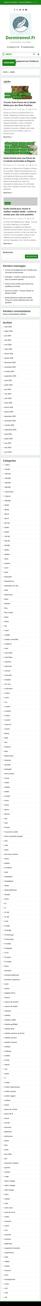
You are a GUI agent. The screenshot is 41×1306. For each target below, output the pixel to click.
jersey (6, 859)
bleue (6, 617)
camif (6, 630)
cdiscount (8, 666)
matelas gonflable (11, 1024)
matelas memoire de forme (14, 1033)
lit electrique (9, 935)
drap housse (15, 147)
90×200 (7, 545)
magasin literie (9, 993)
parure (30, 150)
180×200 (7, 487)
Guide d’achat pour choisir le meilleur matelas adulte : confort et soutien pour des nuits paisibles (19, 211)
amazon (7, 563)
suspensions (9, 1253)
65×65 (6, 532)
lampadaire (8, 877)
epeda (6, 792)
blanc (6, 599)
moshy (6, 1060)
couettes (30, 144)
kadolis (7, 863)
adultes (14, 94)
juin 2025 (7, 389)
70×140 (7, 536)
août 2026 (8, 327)
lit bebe (7, 926)
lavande (7, 895)
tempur (7, 1266)
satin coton (8, 1208)
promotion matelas (11, 1163)
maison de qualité (11, 1006)
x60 (5, 1297)
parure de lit (17, 97)
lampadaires (8, 881)
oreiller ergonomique (12, 1087)
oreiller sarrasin (10, 1091)
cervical (7, 671)
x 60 (5, 1288)
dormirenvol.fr (20, 37)
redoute (7, 1172)
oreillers (7, 1100)
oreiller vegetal (9, 1096)
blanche (7, 604)
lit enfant (7, 944)
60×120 (7, 523)
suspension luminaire (12, 1248)
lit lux (6, 953)
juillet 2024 (8, 439)
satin (6, 1203)
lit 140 (6, 912)
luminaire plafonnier (11, 975)
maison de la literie (11, 1002)
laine (6, 872)
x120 (6, 1293)
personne (7, 1127)
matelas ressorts (10, 1042)
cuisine (7, 729)
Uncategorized (9, 1279)
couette (22, 144)
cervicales (8, 675)
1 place (7, 465)
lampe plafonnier (10, 890)
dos (5, 742)
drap (21, 94)
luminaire (7, 971)
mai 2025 (7, 394)
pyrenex (7, 1168)
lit (5, 908)
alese (6, 559)
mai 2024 (7, 448)
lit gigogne (8, 948)
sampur (7, 1199)
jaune (6, 850)
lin (5, 903)
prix (5, 1159)
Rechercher (8, 252)
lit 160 (6, 917)
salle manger (9, 1190)
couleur (7, 715)
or (5, 1078)
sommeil (7, 1235)
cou (5, 702)
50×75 (6, 519)
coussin (7, 720)
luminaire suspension (12, 980)
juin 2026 (7, 336)
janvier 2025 (8, 412)
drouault (7, 765)
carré (6, 648)
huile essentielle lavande (13, 836)
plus (6, 1145)
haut (6, 823)
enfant (6, 783)
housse (27, 94)
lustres (7, 989)
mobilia (7, 1056)
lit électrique (9, 939)
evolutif (7, 796)
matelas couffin (10, 1020)
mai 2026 (7, 340)
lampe (6, 886)
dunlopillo (8, 769)
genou (6, 809)
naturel (7, 1065)
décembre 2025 (10, 362)
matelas (7, 1015)
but (5, 626)
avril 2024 (7, 452)
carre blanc (8, 653)
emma (6, 778)
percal (6, 1118)
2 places (7, 496)
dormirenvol (9, 109)
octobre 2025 (9, 371)
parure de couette (11, 153)
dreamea (7, 760)
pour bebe (8, 1154)
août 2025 (8, 380)
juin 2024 (7, 443)
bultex (6, 621)
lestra (6, 899)
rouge (6, 1176)
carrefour (7, 662)
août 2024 (8, 434)
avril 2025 (7, 398)
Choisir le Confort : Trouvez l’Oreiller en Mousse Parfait (18, 2)
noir (5, 1069)
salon (6, 1194)
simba (6, 1217)
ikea (6, 841)
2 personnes (8, 492)
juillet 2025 (8, 385)
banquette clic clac (11, 586)
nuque (6, 1074)
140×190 (7, 474)
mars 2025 (8, 403)
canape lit (8, 644)
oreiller (7, 1083)
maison (7, 97)
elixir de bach (9, 774)
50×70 (6, 514)
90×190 (7, 541)
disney (6, 733)
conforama (8, 689)
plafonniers (8, 1136)
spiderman (8, 1244)
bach (6, 572)
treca (6, 1275)
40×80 (6, 510)
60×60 (6, 527)
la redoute (8, 868)
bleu (6, 608)
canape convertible (11, 639)
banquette (8, 577)
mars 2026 (8, 349)
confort (7, 693)
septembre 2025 (10, 376)
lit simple (7, 962)
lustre (6, 984)
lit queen (7, 957)
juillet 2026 (8, 331)
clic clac (7, 684)
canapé (7, 635)
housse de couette (12, 150)
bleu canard (8, 613)
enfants (7, 787)
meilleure (7, 1051)
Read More (7, 137)
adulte (7, 94)
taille (6, 1257)
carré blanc (8, 657)
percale (7, 1123)
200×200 (7, 501)
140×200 (7, 478)
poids (6, 1150)
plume (6, 1141)
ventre (6, 1284)
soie (6, 1230)
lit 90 (6, 921)
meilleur (7, 1047)
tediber (7, 1261)
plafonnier (8, 1132)
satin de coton (9, 1212)
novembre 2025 (10, 367)
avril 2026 (7, 345)
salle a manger (9, 1185)
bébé (6, 590)
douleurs (7, 747)
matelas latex (9, 1029)
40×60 (6, 505)
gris (5, 818)
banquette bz (9, 581)
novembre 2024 (10, 421)
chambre (7, 680)
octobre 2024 (9, 425)
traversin (7, 1270)
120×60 (7, 469)
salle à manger (9, 1181)
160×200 (7, 483)
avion (6, 568)
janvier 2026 (8, 358)
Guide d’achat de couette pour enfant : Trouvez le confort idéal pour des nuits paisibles (19, 300)
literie (6, 966)
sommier (7, 1239)
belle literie (8, 595)
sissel (6, 1226)
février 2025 (8, 407)
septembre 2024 (10, 430)
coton (6, 698)
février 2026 (8, 354)
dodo (6, 738)
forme (6, 805)
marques (7, 1011)
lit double (7, 930)
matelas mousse (10, 1038)
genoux (7, 814)
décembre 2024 (10, 416)
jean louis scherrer (11, 854)
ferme (6, 801)
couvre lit (7, 724)
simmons (7, 1221)
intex (6, 845)
